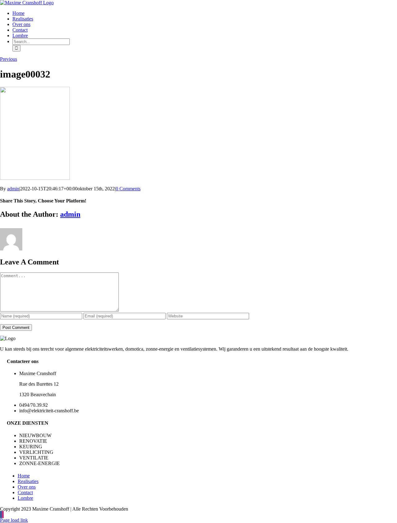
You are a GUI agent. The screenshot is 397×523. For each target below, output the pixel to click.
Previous (8, 59)
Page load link (14, 520)
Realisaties (28, 481)
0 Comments (128, 188)
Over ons (27, 487)
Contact (25, 492)
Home (24, 475)
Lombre (25, 498)
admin (13, 188)
